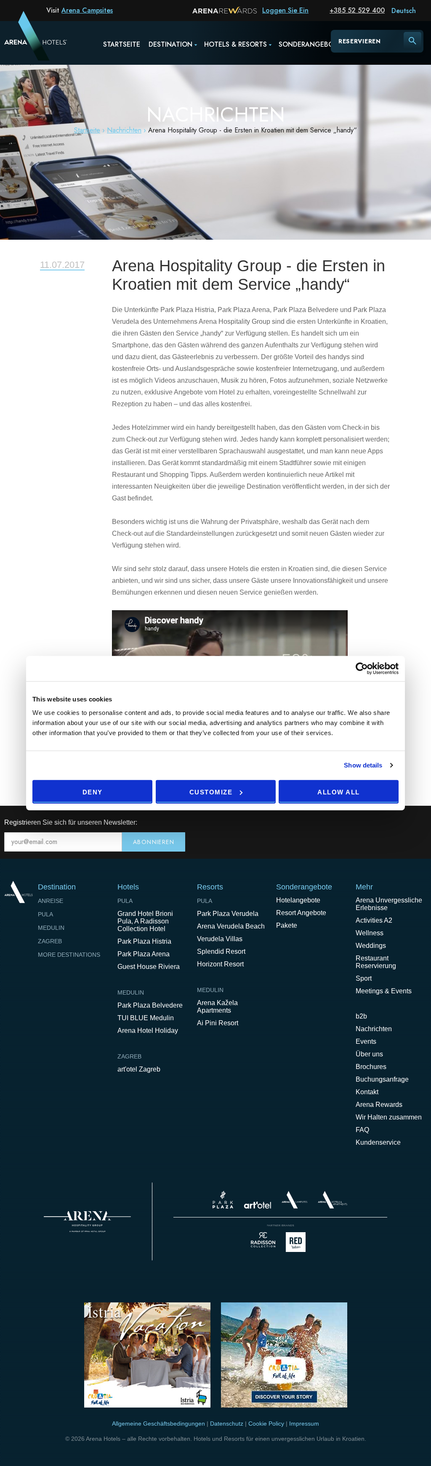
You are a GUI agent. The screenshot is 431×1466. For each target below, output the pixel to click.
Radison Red (298, 1242)
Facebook (384, 822)
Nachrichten (124, 130)
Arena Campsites (87, 10)
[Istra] (147, 1356)
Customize (211, 791)
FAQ (362, 1129)
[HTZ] (284, 1356)
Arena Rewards (379, 1104)
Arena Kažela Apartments (217, 1006)
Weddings (371, 945)
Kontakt (367, 1092)
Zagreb (50, 941)
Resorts (210, 887)
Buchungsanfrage (382, 1079)
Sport (364, 978)
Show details (363, 765)
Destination (170, 44)
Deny (92, 791)
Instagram (420, 822)
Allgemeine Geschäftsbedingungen (158, 1423)
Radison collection (263, 1242)
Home (18, 892)
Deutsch (403, 11)
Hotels (128, 887)
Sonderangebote (310, 44)
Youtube (402, 822)
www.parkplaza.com (223, 1200)
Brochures (371, 1066)
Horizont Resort (220, 964)
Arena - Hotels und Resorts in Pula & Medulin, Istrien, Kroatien (24, 41)
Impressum (304, 1423)
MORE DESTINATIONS (69, 954)
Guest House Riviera (148, 966)
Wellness (369, 933)
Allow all (338, 791)
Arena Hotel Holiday (147, 1030)
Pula (45, 914)
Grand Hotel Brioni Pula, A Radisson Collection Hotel (145, 921)
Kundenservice (378, 1142)
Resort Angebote (301, 912)
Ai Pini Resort (217, 1023)
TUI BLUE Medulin (145, 1017)
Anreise (50, 900)
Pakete (286, 925)
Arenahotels (333, 1200)
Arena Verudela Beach (231, 926)
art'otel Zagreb (138, 1069)
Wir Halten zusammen (389, 1117)
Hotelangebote (298, 900)
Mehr (364, 887)
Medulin (51, 927)
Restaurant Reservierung (376, 962)
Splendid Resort (221, 951)
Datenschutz (226, 1423)
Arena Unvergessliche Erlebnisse (389, 904)
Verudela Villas (219, 938)
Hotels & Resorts (235, 44)
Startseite (121, 44)
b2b (361, 1016)
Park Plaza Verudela (227, 913)
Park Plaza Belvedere (150, 1005)
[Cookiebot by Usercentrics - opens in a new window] (362, 668)
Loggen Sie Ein (285, 10)
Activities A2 (374, 920)
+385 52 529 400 (357, 10)
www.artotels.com (257, 1205)
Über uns (369, 1054)
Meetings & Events (384, 991)
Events (366, 1041)
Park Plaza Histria (144, 941)
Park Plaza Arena (143, 954)
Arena (87, 1221)
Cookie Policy (266, 1423)
